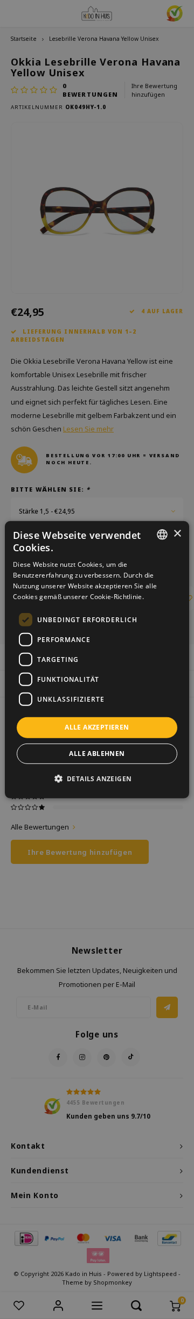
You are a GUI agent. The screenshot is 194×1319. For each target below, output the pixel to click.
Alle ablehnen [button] (96, 753)
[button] (97, 778)
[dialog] (97, 659)
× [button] (177, 534)
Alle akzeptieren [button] (97, 727)
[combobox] (162, 534)
